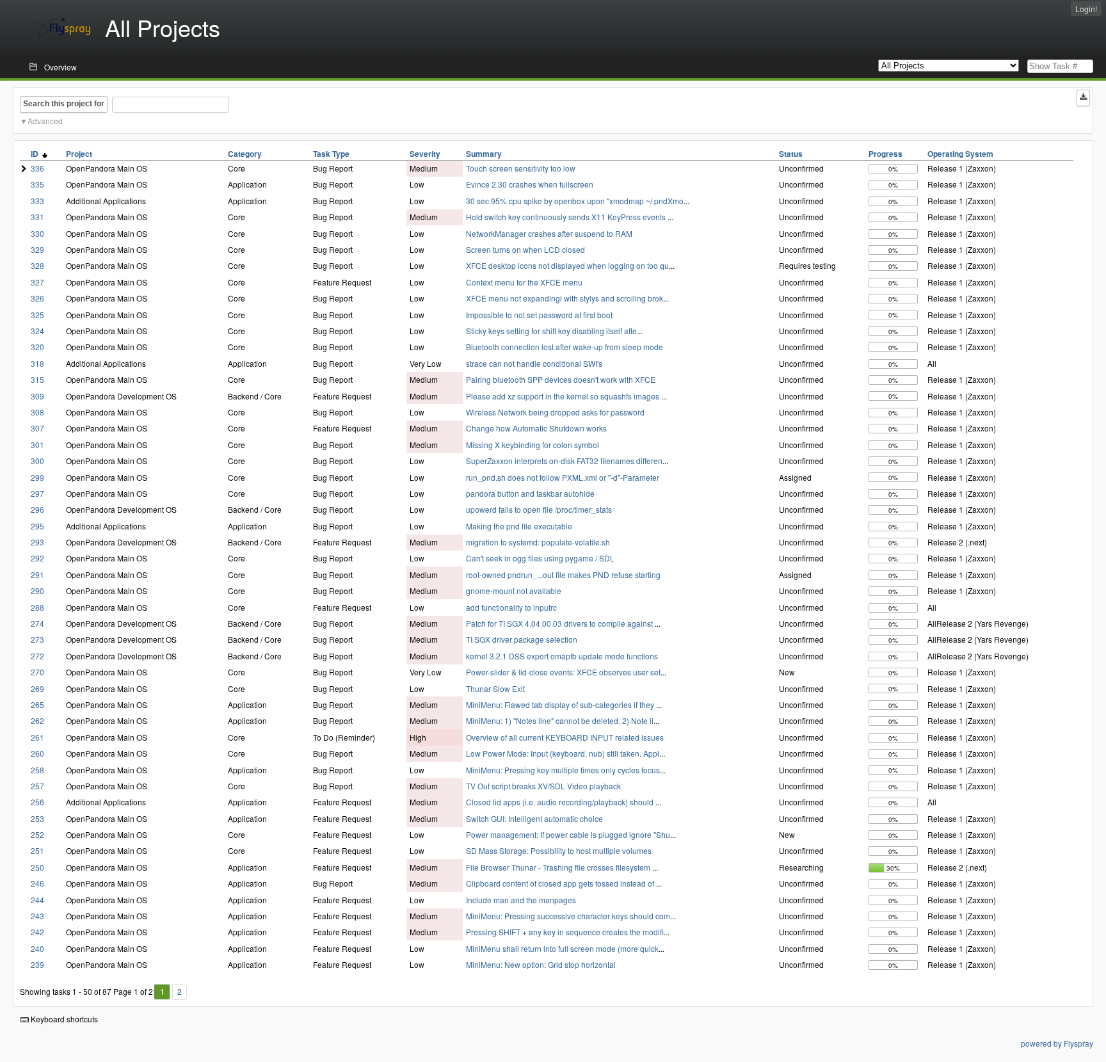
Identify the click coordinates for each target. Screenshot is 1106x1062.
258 (37, 769)
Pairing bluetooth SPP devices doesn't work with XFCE (560, 379)
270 (37, 671)
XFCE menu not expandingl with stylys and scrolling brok (564, 298)
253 (37, 818)
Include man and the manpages (521, 899)
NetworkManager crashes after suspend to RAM (549, 233)
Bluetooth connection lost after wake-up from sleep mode (564, 346)
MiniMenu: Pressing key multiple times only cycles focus (563, 769)
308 (37, 411)
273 (37, 639)
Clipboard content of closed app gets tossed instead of (561, 883)
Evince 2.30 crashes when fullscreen (529, 184)
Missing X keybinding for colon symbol (532, 444)
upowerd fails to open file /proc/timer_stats (539, 509)
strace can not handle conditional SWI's (534, 363)
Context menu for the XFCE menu (524, 282)
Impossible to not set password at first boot (539, 314)
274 (37, 623)
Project (79, 153)
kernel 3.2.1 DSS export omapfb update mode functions (562, 655)
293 (37, 541)
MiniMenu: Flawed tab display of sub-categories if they (561, 704)
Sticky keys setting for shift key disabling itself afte (551, 330)
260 (37, 753)
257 (37, 785)
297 (37, 493)
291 (37, 574)
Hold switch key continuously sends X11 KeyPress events (567, 216)
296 (37, 509)
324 (37, 330)
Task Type (331, 153)
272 (37, 655)
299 (37, 477)
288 (37, 607)
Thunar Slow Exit (495, 688)
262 (37, 720)
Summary (484, 153)
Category (245, 153)
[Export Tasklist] (1083, 98)
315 (37, 379)
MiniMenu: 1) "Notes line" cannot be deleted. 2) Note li (559, 720)
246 (37, 883)
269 (37, 688)
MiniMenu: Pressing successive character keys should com (568, 915)
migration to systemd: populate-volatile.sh (538, 541)
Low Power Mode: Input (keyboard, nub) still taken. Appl (562, 753)
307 (37, 427)
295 (37, 525)
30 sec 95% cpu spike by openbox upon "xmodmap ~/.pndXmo (575, 200)
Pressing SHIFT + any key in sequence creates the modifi (565, 931)
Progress (885, 153)
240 (37, 948)
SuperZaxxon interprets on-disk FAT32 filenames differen (564, 460)
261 (37, 737)
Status (791, 153)
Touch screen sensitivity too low (520, 168)
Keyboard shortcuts (63, 1018)
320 (37, 346)
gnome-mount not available (513, 590)
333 (37, 200)
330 (37, 233)
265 (37, 704)
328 (37, 265)
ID (36, 153)
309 (37, 395)
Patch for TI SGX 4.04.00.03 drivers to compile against (560, 623)
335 (37, 184)
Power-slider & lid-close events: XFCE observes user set (563, 671)
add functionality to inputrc (511, 607)
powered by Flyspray (1057, 1043)
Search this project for (63, 103)
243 (37, 915)
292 (37, 557)
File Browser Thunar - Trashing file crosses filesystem (559, 867)
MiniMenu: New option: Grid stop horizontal (541, 964)
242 (37, 931)
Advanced (45, 120)
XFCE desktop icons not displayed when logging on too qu (567, 265)
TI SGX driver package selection (521, 639)
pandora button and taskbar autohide (530, 493)
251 (37, 850)
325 (37, 314)
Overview (60, 66)
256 (37, 801)
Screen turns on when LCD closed (525, 249)
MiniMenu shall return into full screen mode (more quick (562, 948)
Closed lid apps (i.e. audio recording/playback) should (560, 801)
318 (37, 363)
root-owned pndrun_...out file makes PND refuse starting (563, 574)
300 (37, 460)
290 (37, 590)
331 (37, 216)
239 (37, 964)
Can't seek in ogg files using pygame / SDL (540, 557)
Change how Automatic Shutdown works (536, 427)
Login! (1086, 8)
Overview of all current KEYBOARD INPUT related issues (565, 737)
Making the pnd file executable (519, 525)
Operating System (960, 153)
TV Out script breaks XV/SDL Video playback (543, 785)
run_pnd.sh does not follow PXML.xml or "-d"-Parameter (562, 477)
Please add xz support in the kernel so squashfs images (563, 395)
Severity (425, 153)
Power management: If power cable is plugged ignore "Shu (568, 834)
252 (37, 834)
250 (37, 867)
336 (37, 168)
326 (37, 298)
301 (37, 444)
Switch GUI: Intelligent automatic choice (534, 818)
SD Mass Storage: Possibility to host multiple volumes (559, 850)
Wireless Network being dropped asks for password (555, 411)
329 (37, 249)
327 (37, 282)
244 (37, 899)
